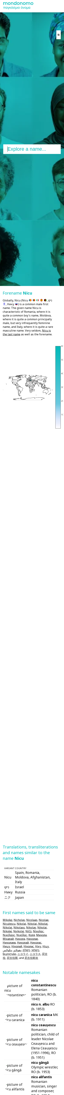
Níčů (28, 931)
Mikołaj (7, 920)
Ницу (6, 946)
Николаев (9, 942)
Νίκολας (38, 931)
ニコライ (22, 954)
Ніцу (45, 946)
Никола (20, 939)
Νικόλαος (9, 935)
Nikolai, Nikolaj (37, 924)
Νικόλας (21, 935)
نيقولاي (17, 950)
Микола (41, 935)
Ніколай (16, 946)
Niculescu (9, 924)
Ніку (38, 946)
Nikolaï (42, 927)
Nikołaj (7, 931)
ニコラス (35, 954)
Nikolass (19, 927)
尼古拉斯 (12, 958)
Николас (35, 942)
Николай (23, 942)
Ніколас (29, 946)
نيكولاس (7, 950)
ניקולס (26, 950)
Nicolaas (31, 920)
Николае (32, 939)
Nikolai (21, 924)
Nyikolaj (18, 931)
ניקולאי (35, 950)
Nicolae (43, 920)
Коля (32, 935)
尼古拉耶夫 (31, 958)
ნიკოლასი (9, 954)
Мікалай (8, 939)
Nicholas (19, 920)
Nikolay (31, 927)
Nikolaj (7, 927)
